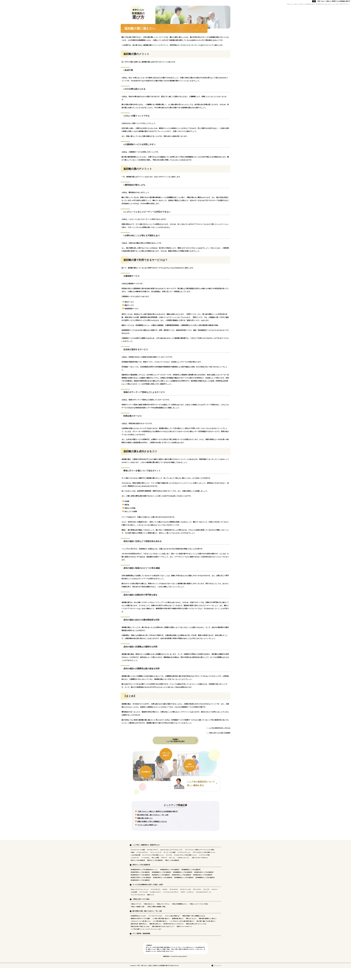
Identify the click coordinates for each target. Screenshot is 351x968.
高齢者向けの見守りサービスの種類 (140, 918)
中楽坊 (132, 852)
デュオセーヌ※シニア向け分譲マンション (185, 855)
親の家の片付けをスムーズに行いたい (174, 923)
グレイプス (206, 889)
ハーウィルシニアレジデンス (170, 892)
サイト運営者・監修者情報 (141, 933)
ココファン (215, 889)
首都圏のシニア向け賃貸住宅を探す (175, 740)
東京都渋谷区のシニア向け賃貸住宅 (140, 880)
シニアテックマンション (184, 852)
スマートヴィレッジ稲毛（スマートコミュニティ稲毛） (200, 849)
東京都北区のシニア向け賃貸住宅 (161, 875)
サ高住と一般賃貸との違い (138, 906)
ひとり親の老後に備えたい (160, 921)
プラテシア (164, 857)
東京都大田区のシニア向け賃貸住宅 (181, 875)
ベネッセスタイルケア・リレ (203, 892)
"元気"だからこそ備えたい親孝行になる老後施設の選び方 (157, 811)
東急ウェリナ (150, 894)
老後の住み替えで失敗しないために (140, 926)
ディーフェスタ (143, 892)
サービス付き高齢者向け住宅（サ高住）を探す (148, 884)
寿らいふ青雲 (155, 857)
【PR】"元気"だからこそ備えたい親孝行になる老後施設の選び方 (153, 965)
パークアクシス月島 (204, 855)
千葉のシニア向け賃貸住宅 (172, 860)
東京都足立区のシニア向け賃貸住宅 (203, 872)
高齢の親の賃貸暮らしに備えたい (208, 918)
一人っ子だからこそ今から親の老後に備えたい (182, 921)
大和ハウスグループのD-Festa (200, 857)
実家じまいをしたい (191, 918)
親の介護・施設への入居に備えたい (206, 921)
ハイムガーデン (135, 857)
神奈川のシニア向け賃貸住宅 (155, 860)
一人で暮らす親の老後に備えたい (161, 918)
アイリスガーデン (155, 889)
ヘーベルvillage (145, 857)
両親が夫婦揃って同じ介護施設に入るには (152, 821)
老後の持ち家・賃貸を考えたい (139, 923)
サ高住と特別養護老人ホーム (179, 904)
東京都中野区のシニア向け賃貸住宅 (140, 872)
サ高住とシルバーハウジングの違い (198, 904)
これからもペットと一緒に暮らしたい (141, 921)
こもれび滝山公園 (135, 855)
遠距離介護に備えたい (178, 918)
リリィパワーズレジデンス (138, 894)
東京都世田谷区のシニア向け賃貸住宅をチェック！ (144, 869)
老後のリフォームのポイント (184, 926)
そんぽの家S (134, 892)
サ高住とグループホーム (163, 904)
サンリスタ (169, 855)
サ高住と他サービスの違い (141, 899)
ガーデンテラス (174, 889)
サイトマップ (217, 965)
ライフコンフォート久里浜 (138, 849)
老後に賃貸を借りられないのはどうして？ (163, 926)
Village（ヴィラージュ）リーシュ (140, 889)
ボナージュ (172, 857)
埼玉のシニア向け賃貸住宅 (138, 860)
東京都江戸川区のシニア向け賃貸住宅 (141, 877)
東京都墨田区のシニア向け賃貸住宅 (183, 877)
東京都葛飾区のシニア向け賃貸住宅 (205, 877)
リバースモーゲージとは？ (155, 916)
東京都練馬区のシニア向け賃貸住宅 (190, 869)
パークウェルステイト (142, 852)
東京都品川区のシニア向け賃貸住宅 (202, 875)
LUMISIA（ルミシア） (183, 857)
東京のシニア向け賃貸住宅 (141, 864)
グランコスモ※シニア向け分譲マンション (204, 852)
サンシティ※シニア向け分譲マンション (153, 855)
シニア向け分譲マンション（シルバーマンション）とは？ (146, 929)
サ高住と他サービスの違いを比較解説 (219, 732)
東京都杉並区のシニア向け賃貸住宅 (169, 869)
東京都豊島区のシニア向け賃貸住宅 (182, 872)
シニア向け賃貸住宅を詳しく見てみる (219, 728)
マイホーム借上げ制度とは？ (147, 825)
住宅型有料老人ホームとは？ (138, 916)
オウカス (165, 889)
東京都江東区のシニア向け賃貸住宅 (162, 877)
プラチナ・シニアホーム (187, 892)
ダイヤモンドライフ (152, 849)
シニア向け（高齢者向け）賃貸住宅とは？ (146, 845)
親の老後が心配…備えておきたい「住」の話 (152, 815)
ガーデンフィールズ (185, 889)
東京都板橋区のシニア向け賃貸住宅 (161, 872)
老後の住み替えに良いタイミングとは (196, 923)
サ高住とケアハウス (136, 904)
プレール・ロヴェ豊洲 (169, 852)
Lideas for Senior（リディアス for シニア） (171, 849)
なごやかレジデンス (155, 892)
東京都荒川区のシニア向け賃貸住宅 (140, 875)
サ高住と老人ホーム (149, 904)
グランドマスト (197, 889)
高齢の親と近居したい (145, 818)
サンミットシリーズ (156, 852)
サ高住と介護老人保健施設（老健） (156, 906)
